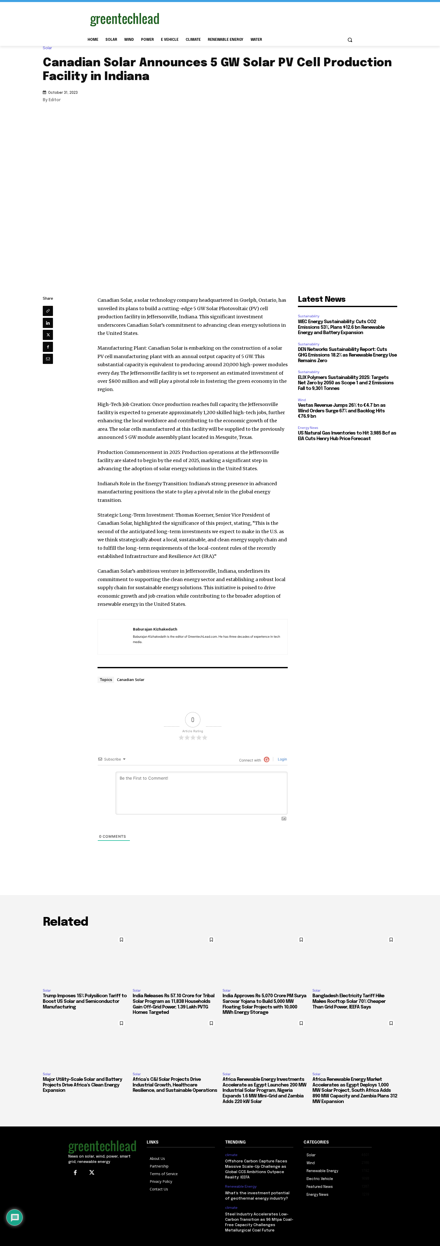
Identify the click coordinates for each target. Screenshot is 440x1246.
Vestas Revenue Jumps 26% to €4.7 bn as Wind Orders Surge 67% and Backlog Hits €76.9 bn (342, 411)
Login (282, 759)
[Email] (48, 359)
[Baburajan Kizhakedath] (115, 637)
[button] (350, 40)
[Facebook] (48, 347)
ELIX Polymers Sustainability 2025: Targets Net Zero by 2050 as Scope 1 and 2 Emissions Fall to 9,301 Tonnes (346, 383)
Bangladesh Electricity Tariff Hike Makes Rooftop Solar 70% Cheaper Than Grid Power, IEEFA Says (349, 1001)
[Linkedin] (48, 323)
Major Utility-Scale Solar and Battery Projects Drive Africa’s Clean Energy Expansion (82, 1085)
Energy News (308, 428)
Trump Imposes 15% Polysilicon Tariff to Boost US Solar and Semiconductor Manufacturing (85, 1001)
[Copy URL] (48, 311)
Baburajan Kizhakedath (155, 629)
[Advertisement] (258, 18)
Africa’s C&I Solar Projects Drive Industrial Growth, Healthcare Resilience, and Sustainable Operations (175, 1085)
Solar (47, 48)
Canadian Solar (130, 679)
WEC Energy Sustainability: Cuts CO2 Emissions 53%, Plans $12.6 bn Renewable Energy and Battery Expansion (341, 327)
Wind (302, 400)
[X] (48, 335)
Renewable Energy (240, 1186)
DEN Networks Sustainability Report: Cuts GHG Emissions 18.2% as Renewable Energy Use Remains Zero (347, 355)
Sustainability (308, 316)
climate (231, 1155)
